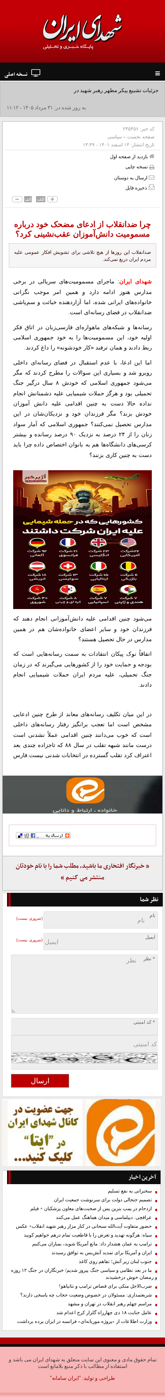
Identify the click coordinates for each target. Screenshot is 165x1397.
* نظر (149, 958)
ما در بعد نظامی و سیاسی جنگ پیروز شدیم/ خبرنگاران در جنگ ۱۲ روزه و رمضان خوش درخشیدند (84, 1274)
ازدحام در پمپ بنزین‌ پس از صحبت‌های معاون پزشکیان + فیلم (91, 1208)
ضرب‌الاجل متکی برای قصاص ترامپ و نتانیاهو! (105, 1286)
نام (152, 915)
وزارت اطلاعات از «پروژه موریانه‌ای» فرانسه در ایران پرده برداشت (84, 1321)
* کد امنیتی (144, 1022)
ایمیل (150, 937)
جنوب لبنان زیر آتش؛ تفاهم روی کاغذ (115, 1261)
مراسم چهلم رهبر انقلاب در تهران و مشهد (110, 1303)
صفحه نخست (140, 136)
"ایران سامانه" (65, 1378)
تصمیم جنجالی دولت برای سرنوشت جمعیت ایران (103, 1199)
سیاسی (114, 136)
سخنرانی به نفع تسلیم (130, 1191)
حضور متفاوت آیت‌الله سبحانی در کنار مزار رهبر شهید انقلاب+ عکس (84, 1226)
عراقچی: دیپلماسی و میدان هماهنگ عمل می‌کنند (104, 1217)
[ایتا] (82, 795)
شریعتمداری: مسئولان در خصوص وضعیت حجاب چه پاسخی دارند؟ (86, 1295)
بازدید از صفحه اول (129, 156)
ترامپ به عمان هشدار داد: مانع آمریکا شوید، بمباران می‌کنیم (92, 1243)
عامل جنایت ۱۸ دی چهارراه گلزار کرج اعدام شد (104, 1312)
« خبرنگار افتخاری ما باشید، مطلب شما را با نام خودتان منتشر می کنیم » (82, 872)
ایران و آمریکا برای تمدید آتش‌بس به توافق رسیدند (101, 1252)
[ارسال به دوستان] (151, 177)
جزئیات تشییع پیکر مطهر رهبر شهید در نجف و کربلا (102, 90)
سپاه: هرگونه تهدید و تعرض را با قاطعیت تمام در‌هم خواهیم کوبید (88, 1235)
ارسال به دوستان (131, 177)
